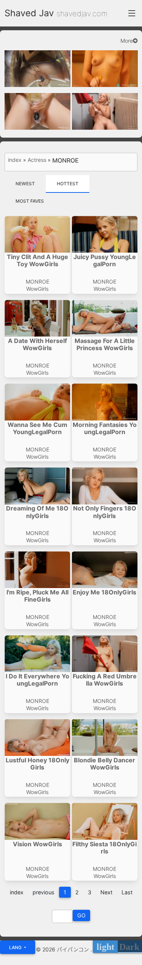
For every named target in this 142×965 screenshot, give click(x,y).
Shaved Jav (29, 13)
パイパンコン (74, 949)
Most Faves (30, 201)
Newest (25, 183)
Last (127, 892)
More (126, 41)
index (15, 160)
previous (44, 892)
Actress (37, 160)
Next (106, 892)
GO (81, 915)
